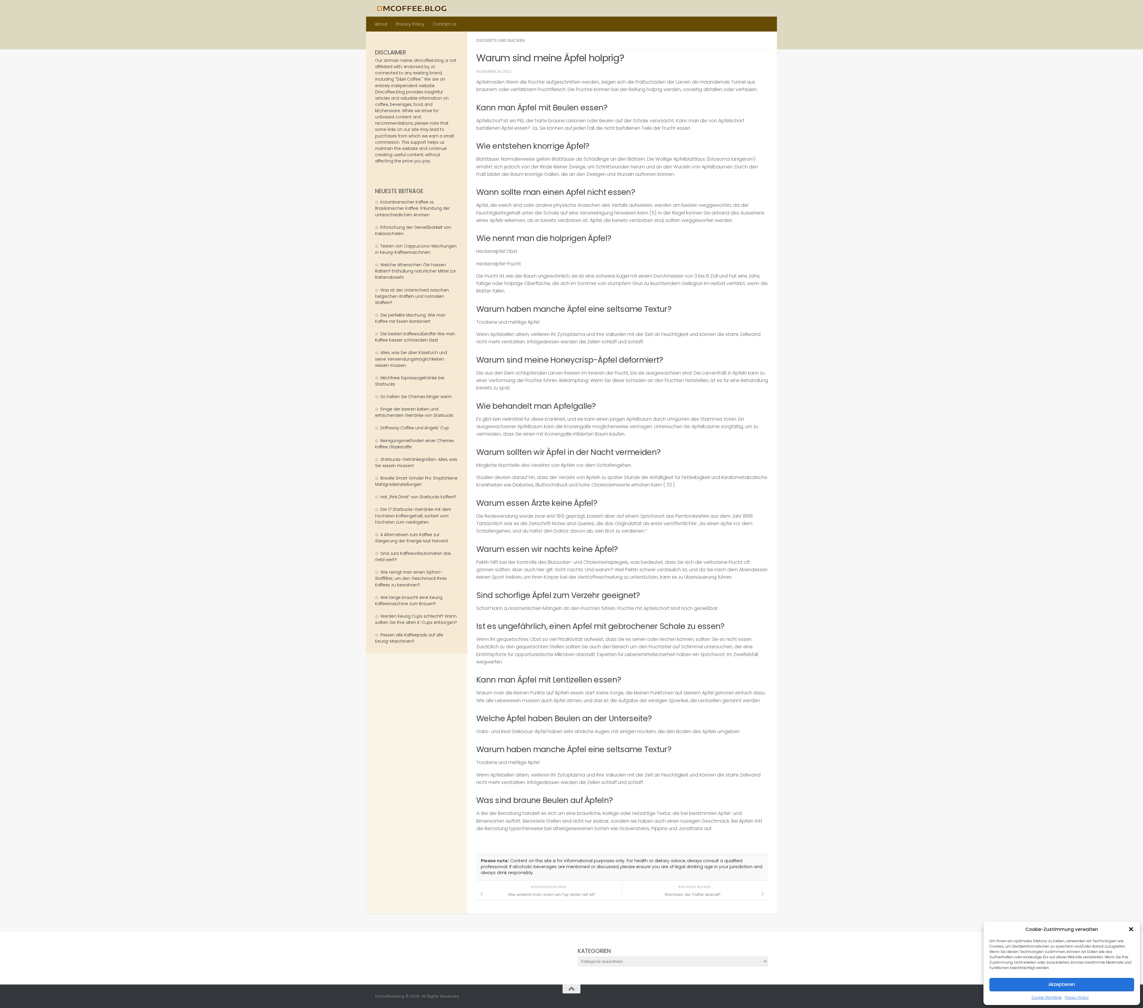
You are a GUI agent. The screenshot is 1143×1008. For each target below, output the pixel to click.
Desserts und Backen (500, 40)
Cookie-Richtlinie (1047, 997)
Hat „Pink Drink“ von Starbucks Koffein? (418, 497)
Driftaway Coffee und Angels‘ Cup (414, 428)
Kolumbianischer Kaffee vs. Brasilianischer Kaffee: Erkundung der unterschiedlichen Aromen (412, 208)
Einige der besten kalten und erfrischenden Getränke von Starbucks (415, 412)
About (381, 24)
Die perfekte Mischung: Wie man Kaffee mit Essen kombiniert (410, 318)
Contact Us (445, 24)
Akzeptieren (1061, 984)
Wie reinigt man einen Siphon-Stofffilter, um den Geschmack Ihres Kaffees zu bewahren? (411, 578)
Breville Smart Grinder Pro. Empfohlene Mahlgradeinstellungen (416, 481)
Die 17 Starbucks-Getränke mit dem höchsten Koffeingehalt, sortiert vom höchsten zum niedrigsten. (413, 516)
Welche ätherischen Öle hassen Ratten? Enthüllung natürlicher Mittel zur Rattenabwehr (415, 271)
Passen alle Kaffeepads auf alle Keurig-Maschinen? (409, 638)
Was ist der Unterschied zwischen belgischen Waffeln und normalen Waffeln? (412, 296)
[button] (1131, 929)
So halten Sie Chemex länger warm (416, 397)
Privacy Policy (1077, 997)
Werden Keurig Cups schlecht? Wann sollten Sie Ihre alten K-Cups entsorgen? (416, 619)
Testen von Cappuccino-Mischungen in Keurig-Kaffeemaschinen (416, 249)
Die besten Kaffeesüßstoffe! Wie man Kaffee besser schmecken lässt (415, 337)
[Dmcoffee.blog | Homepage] (411, 8)
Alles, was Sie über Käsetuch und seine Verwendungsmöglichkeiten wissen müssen (411, 359)
